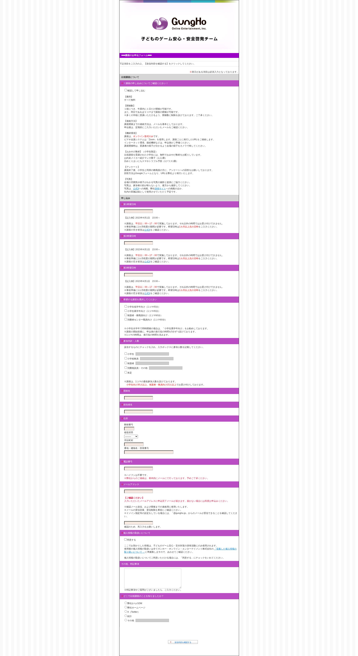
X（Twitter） (133, 612)
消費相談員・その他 (137, 368)
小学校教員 (133, 358)
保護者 (130, 363)
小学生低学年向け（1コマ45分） (143, 306)
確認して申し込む (136, 90)
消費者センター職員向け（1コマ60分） (147, 319)
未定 (129, 372)
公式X (136, 188)
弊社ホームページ (136, 607)
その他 (130, 620)
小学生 (130, 354)
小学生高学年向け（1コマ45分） (143, 311)
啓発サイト (160, 188)
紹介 (129, 616)
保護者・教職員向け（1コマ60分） (145, 315)
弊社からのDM (134, 603)
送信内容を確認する (183, 642)
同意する (131, 540)
